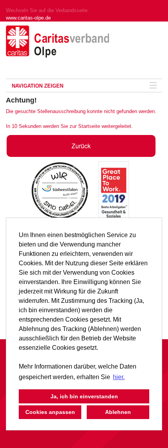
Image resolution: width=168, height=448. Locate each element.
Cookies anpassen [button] (50, 412)
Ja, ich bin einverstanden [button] (84, 396)
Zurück (81, 145)
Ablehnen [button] (118, 412)
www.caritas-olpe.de (28, 18)
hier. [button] (119, 377)
